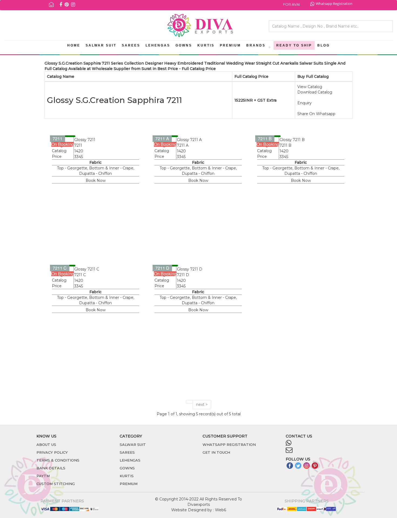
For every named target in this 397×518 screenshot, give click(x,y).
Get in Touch (216, 452)
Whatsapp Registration (334, 3)
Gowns (184, 45)
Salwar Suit (101, 45)
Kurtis (205, 45)
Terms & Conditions (57, 460)
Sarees (131, 45)
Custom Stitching (55, 484)
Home (73, 45)
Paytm (43, 476)
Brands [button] (255, 45)
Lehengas (158, 45)
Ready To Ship (294, 45)
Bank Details (50, 468)
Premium (230, 45)
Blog (323, 45)
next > (202, 404)
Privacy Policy (52, 452)
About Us (46, 444)
